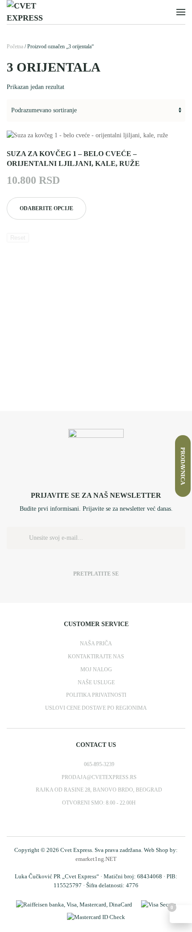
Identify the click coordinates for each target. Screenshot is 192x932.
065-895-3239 (99, 764)
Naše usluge (96, 682)
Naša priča (96, 643)
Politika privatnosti (96, 695)
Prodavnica (182, 466)
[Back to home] (39, 12)
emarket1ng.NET (96, 859)
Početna (15, 46)
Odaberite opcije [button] (46, 208)
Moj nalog (96, 669)
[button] (180, 12)
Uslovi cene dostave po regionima (96, 708)
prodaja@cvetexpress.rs (99, 777)
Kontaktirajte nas (96, 656)
